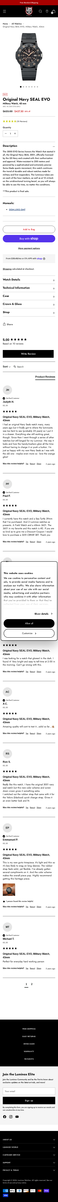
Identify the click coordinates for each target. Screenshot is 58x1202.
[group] (28, 339)
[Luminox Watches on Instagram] (11, 1117)
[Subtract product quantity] (15, 134)
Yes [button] (27, 463)
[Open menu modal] (4, 11)
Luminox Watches (24, 1180)
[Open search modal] (40, 11)
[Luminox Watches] (29, 11)
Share (10, 324)
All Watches (17, 23)
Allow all (29, 623)
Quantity (7, 127)
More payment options (29, 248)
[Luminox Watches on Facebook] (4, 1117)
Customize (27, 633)
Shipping (7, 268)
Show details (41, 614)
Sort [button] (5, 366)
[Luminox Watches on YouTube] (17, 1117)
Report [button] (32, 463)
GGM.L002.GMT (17, 209)
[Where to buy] (47, 11)
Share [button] (39, 463)
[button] (29, 121)
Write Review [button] (28, 354)
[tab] (45, 377)
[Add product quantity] (6, 134)
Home (5, 23)
